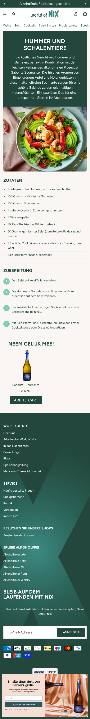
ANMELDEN (71, 632)
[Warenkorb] (85, 13)
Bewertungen (12, 452)
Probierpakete (68, 25)
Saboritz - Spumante (25, 385)
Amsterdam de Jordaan (18, 535)
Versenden (10, 510)
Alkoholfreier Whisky (16, 580)
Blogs (7, 458)
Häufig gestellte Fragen (18, 490)
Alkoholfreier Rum (15, 573)
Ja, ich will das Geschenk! (23, 704)
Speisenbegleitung (15, 465)
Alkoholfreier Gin (14, 567)
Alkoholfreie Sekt (14, 561)
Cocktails (30, 25)
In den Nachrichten (16, 446)
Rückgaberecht (13, 497)
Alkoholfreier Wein (15, 554)
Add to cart (26, 400)
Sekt (17, 25)
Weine (7, 25)
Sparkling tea (47, 25)
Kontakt (8, 503)
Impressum (10, 516)
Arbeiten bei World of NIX (19, 439)
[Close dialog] (85, 676)
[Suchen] (13, 13)
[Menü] (5, 14)
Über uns (9, 433)
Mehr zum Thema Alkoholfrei (22, 471)
